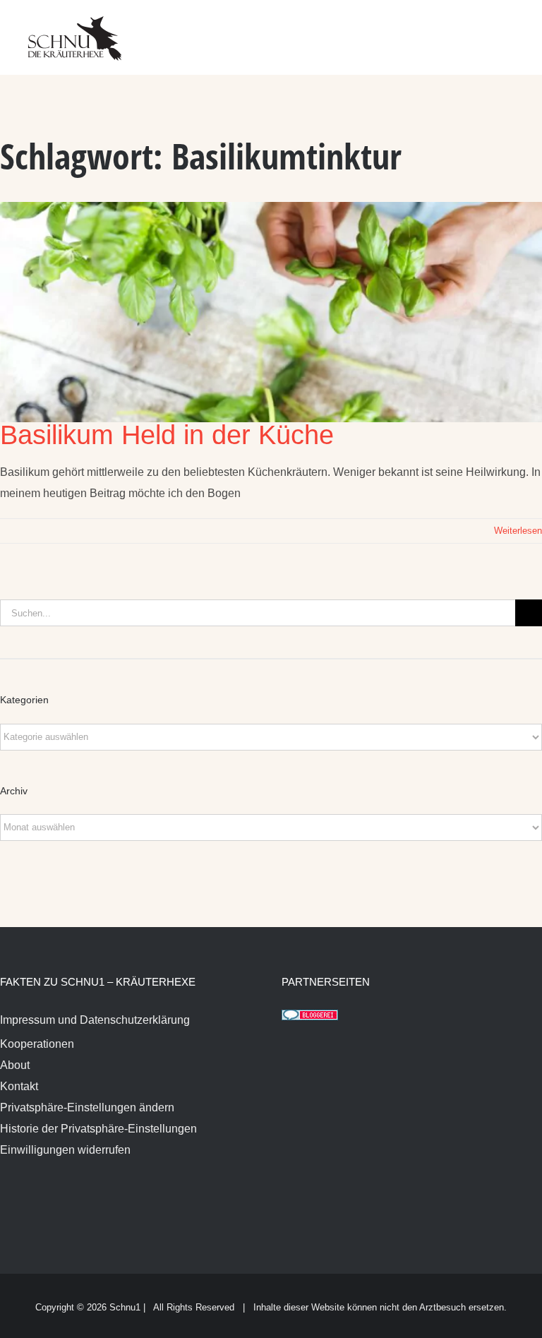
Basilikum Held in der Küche (167, 435)
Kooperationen (37, 1044)
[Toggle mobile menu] (515, 28)
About (15, 1065)
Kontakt (19, 1086)
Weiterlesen (518, 530)
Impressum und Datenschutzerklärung (95, 1020)
